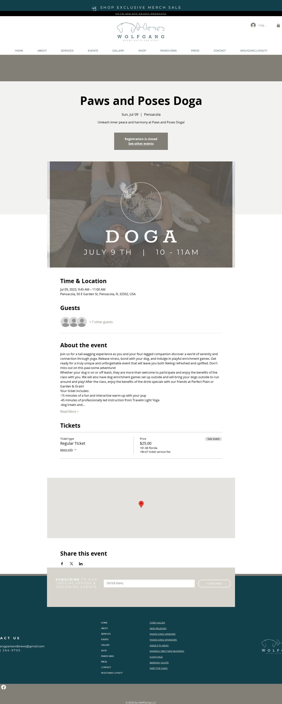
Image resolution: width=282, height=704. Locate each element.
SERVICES (105, 633)
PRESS (104, 661)
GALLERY (105, 645)
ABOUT (104, 628)
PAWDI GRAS (107, 656)
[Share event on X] (71, 563)
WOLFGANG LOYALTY (112, 672)
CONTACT (106, 667)
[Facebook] (3, 687)
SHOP (104, 650)
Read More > (69, 411)
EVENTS (104, 639)
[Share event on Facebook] (62, 563)
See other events (141, 143)
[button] (278, 25)
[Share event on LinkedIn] (81, 563)
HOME (104, 622)
